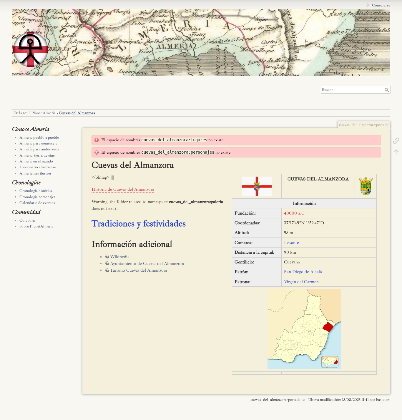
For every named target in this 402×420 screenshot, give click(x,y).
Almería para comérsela (38, 143)
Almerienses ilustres (35, 173)
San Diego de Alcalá (303, 272)
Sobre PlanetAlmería (36, 226)
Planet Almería (43, 113)
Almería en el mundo (36, 161)
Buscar (387, 90)
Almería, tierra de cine (37, 155)
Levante (291, 242)
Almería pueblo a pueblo (39, 137)
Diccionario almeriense (37, 167)
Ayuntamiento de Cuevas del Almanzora (147, 263)
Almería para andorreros (39, 149)
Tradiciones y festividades (139, 223)
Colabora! (27, 220)
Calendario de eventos (37, 202)
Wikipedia (119, 257)
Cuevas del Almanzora (77, 113)
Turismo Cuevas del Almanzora (138, 270)
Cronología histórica (35, 190)
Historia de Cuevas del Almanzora (123, 189)
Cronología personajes (37, 197)
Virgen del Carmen (301, 282)
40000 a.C (294, 213)
